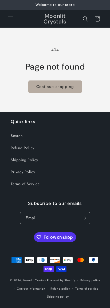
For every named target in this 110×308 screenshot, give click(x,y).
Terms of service (86, 288)
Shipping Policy (24, 160)
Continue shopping (55, 87)
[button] (11, 19)
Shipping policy (57, 296)
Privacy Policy (23, 172)
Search (17, 135)
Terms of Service (25, 184)
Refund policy (60, 288)
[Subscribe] (84, 218)
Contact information (31, 288)
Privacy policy (90, 280)
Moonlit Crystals (34, 280)
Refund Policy (22, 148)
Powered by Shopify (61, 280)
